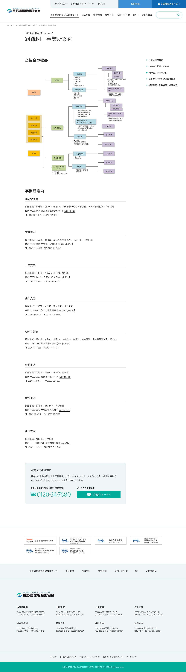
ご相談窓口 (146, 14)
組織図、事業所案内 (158, 72)
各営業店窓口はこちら (72, 480)
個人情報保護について (68, 657)
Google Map (69, 210)
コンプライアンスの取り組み (162, 78)
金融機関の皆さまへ (170, 3)
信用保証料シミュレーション (82, 3)
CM (134, 14)
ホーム (9, 25)
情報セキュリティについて (90, 657)
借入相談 (86, 14)
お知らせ (101, 3)
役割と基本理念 (156, 59)
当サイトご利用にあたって (113, 657)
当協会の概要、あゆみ (159, 66)
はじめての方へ (60, 3)
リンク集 (53, 657)
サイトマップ (131, 657)
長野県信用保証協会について (64, 14)
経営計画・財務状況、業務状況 (163, 85)
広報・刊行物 (123, 14)
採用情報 (135, 3)
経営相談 (109, 14)
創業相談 (97, 14)
